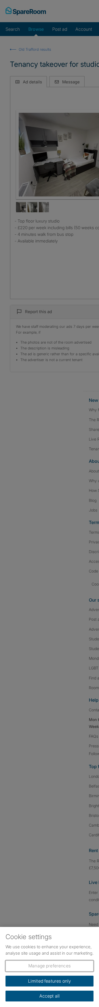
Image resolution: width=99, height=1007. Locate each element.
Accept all (49, 996)
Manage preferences (49, 965)
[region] (49, 967)
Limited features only (49, 981)
